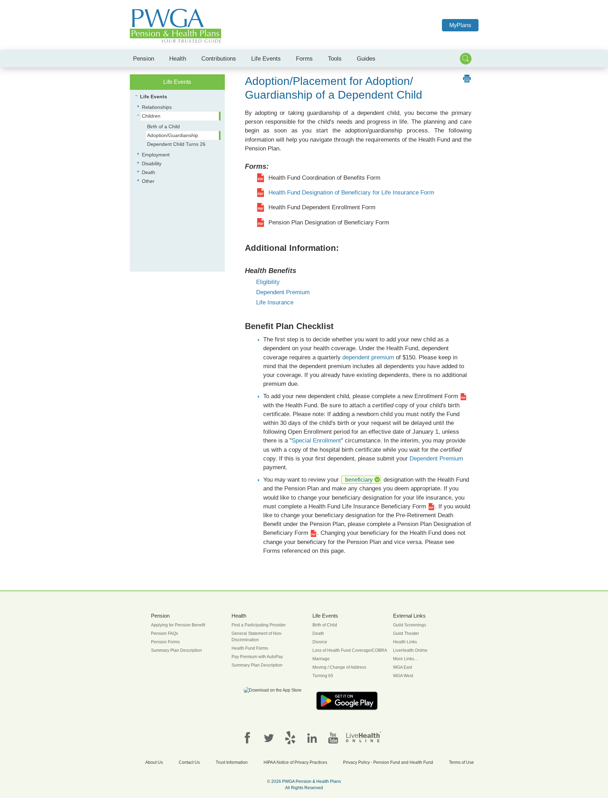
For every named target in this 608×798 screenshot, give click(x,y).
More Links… (405, 658)
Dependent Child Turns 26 (176, 144)
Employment (156, 154)
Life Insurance (274, 302)
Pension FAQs (164, 633)
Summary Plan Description (176, 650)
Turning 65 (322, 675)
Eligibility (268, 282)
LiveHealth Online (410, 650)
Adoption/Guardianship (172, 135)
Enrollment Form (437, 396)
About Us (154, 762)
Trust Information (232, 762)
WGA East (402, 667)
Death (148, 172)
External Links (409, 616)
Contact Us (189, 762)
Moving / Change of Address (339, 667)
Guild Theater (406, 633)
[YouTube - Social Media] (333, 737)
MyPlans (460, 25)
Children (151, 116)
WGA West (403, 675)
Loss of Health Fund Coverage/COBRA (349, 650)
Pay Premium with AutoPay (257, 656)
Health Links (405, 641)
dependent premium (368, 357)
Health (177, 58)
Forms (304, 58)
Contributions (218, 58)
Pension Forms (165, 641)
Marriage (321, 658)
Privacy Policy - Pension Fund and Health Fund (388, 762)
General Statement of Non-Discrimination (257, 636)
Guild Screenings (409, 625)
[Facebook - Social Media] (247, 737)
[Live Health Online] (363, 736)
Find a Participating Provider (259, 625)
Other (148, 181)
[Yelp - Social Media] (290, 737)
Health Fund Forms (250, 648)
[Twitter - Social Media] (269, 737)
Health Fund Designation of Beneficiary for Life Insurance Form (351, 192)
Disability (152, 163)
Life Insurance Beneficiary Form (385, 506)
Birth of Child (324, 625)
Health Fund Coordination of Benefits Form (324, 177)
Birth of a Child (163, 126)
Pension (143, 58)
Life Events (266, 58)
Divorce (319, 641)
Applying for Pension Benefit (178, 625)
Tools (335, 58)
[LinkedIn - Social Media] (312, 737)
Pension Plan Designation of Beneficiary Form (328, 222)
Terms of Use (461, 762)
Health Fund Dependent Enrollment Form (321, 207)
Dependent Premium (283, 292)
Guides (366, 58)
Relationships (157, 107)
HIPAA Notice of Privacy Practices (295, 762)
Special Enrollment (316, 440)
